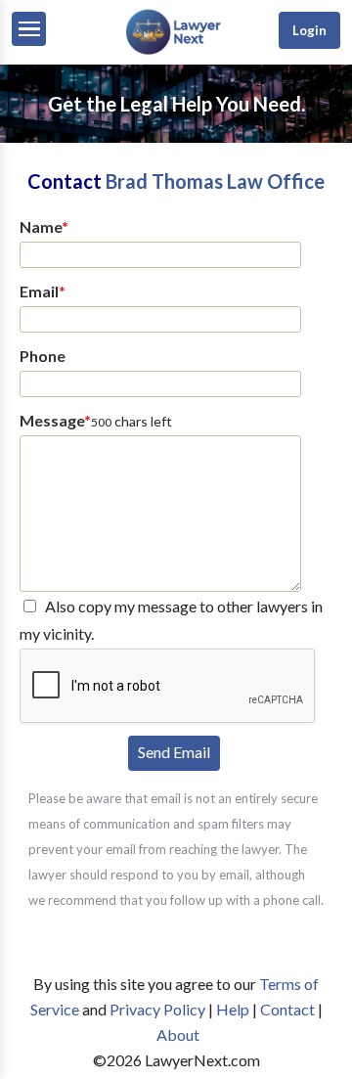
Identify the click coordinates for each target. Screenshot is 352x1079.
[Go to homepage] (176, 50)
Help (232, 1009)
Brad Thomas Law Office (215, 181)
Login (309, 30)
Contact (287, 1009)
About (177, 1034)
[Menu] (29, 29)
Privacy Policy (157, 1009)
